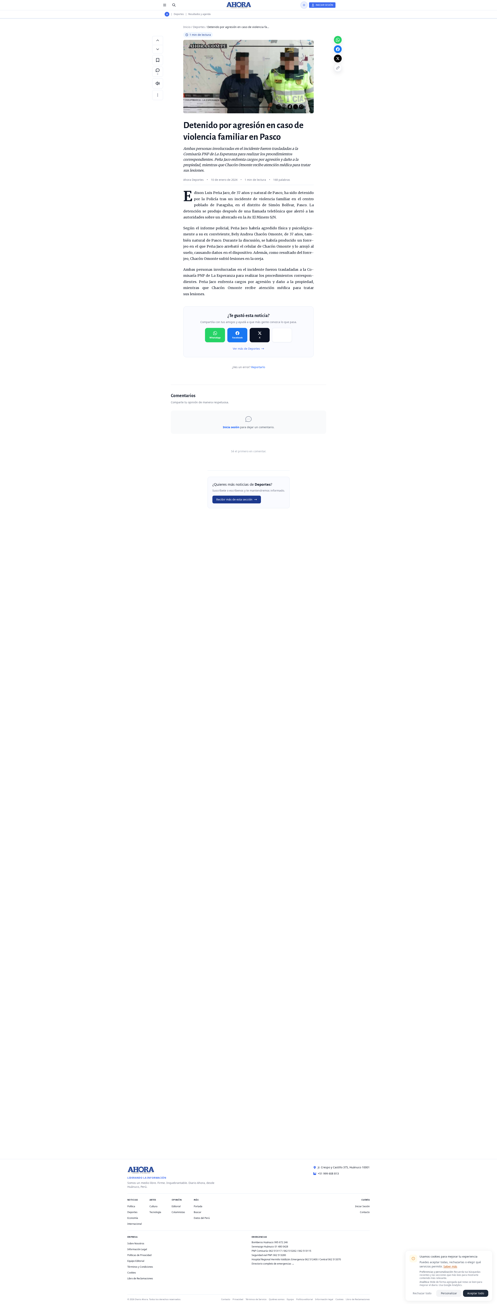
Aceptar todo (475, 1293)
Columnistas (178, 1212)
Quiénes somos (276, 1299)
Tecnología (155, 1212)
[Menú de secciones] (165, 5)
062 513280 (279, 1255)
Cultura (153, 1206)
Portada (198, 1206)
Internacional (134, 1223)
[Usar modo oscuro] (304, 5)
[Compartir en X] (338, 58)
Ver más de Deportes (246, 348)
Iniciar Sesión (362, 1206)
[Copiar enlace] (338, 68)
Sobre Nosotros (135, 1243)
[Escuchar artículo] (157, 83)
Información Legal (137, 1249)
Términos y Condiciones (140, 1266)
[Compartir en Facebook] (338, 49)
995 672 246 (281, 1242)
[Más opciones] (157, 95)
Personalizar (449, 1293)
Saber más (450, 1266)
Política (131, 1206)
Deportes (179, 14)
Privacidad (238, 1299)
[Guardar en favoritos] (157, 60)
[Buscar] (174, 5)
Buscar (197, 1212)
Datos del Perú (202, 1218)
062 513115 (304, 1250)
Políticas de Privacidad (139, 1255)
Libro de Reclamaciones (140, 1278)
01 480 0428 (281, 1246)
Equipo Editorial (135, 1261)
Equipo (290, 1299)
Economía (132, 1218)
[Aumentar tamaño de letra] (157, 40)
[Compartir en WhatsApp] (338, 40)
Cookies (131, 1272)
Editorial (176, 1206)
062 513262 (290, 1250)
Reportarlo (258, 367)
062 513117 (275, 1250)
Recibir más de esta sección (234, 499)
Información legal (324, 1299)
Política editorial (304, 1299)
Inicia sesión (231, 427)
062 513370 (334, 1259)
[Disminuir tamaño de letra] (157, 49)
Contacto (365, 1212)
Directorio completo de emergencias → (273, 1263)
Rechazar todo (422, 1293)
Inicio (186, 27)
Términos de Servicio (256, 1299)
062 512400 (311, 1259)
